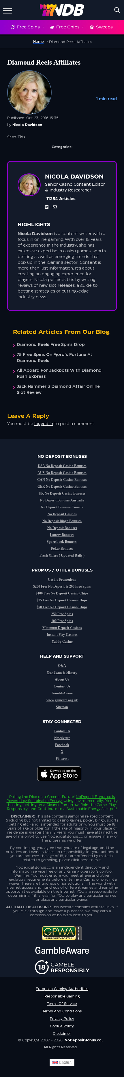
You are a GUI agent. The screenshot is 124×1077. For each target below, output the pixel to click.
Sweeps (104, 27)
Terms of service (62, 1004)
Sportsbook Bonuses (62, 542)
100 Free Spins (62, 621)
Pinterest (62, 759)
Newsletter (62, 738)
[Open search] (117, 10)
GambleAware (62, 693)
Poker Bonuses (62, 549)
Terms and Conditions (62, 1011)
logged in (43, 424)
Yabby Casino (62, 642)
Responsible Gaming (62, 996)
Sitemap (62, 707)
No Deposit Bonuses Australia (62, 500)
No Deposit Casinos (62, 514)
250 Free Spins (62, 614)
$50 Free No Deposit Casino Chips (62, 607)
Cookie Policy (62, 1026)
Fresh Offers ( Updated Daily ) (62, 555)
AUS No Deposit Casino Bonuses (62, 473)
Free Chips (68, 27)
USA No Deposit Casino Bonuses (62, 466)
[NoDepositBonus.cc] (62, 10)
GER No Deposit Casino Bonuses (62, 487)
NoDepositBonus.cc (93, 797)
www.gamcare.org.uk (62, 700)
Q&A (62, 666)
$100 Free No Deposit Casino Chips (62, 593)
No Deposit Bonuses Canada (62, 507)
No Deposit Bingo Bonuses (62, 521)
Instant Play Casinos (62, 635)
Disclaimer (62, 1033)
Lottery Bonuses (62, 535)
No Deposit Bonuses (62, 528)
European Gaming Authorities (62, 989)
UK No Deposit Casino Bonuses (62, 493)
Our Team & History (62, 673)
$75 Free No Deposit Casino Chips (62, 600)
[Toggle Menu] (7, 10)
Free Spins (28, 27)
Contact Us (62, 686)
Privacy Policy (62, 1018)
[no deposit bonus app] (62, 784)
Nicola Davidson (27, 125)
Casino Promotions (62, 580)
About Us (62, 679)
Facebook (62, 745)
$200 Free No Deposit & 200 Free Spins (62, 586)
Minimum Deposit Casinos (62, 628)
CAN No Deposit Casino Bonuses (62, 480)
